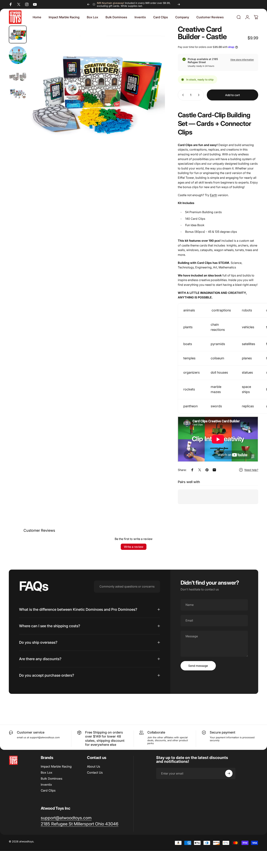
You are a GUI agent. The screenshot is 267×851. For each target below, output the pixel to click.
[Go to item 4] (18, 94)
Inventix (46, 784)
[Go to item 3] (18, 76)
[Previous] (88, 4)
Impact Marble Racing (56, 766)
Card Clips (48, 790)
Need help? (251, 469)
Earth (213, 195)
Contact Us (95, 772)
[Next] (179, 4)
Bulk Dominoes (51, 778)
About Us (93, 766)
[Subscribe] (229, 773)
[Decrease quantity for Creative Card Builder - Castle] (182, 95)
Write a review (133, 547)
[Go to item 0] (18, 34)
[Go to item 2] (18, 55)
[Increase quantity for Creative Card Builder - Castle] (199, 95)
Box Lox (46, 772)
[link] (79, 824)
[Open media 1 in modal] (97, 93)
